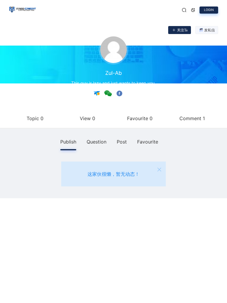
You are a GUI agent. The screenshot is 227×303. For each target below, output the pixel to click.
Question (96, 142)
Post (122, 142)
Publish (68, 142)
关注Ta (182, 30)
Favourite (147, 142)
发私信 (209, 30)
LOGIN (209, 10)
